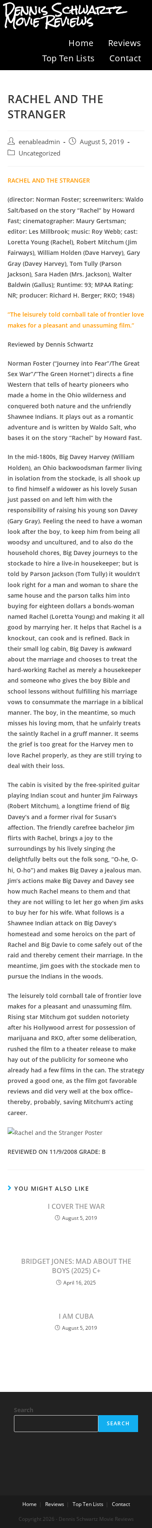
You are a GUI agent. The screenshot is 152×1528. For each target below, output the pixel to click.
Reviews (124, 43)
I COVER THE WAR (76, 1206)
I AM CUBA (76, 1316)
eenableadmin (39, 142)
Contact (125, 58)
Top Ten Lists (68, 58)
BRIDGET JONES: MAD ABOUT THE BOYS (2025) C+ (76, 1266)
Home (80, 43)
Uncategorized (39, 153)
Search (23, 1410)
